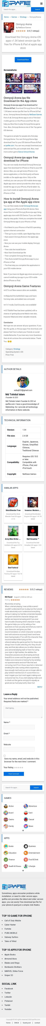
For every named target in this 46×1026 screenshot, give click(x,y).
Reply (39, 687)
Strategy (23, 17)
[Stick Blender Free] (13, 501)
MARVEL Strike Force (14, 971)
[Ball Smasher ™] (33, 530)
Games (14, 17)
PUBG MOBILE (11, 933)
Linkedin (8, 997)
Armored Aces (11, 959)
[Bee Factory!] (13, 559)
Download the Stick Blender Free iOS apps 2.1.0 (13, 516)
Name (7, 722)
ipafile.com (10, 146)
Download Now (23, 60)
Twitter (8, 993)
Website (7, 744)
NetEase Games (35, 115)
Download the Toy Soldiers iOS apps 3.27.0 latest (13, 545)
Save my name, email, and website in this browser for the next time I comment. (21, 760)
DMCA (16, 1023)
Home (6, 17)
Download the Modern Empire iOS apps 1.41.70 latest (32, 516)
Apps (6, 838)
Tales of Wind (10, 941)
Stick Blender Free (13, 510)
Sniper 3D (9, 975)
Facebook (9, 988)
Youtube (8, 1009)
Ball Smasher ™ (33, 539)
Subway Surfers (11, 937)
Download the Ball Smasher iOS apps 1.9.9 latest (32, 545)
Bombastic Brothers (13, 967)
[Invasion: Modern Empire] (33, 501)
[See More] (23, 830)
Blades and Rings (12, 963)
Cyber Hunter (10, 925)
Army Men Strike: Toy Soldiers (17, 539)
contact (37, 1023)
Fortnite (8, 929)
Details (13, 521)
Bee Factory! (13, 568)
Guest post (27, 1023)
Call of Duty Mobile (13, 920)
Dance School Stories (26, 152)
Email (7, 733)
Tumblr (7, 1005)
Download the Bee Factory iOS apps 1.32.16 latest (13, 573)
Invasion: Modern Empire (35, 510)
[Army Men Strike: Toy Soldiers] (13, 530)
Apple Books (10, 954)
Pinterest (9, 1001)
